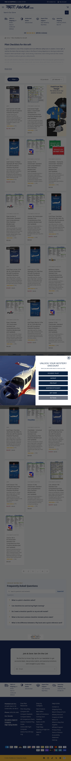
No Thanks (53, 398)
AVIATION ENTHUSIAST (53, 388)
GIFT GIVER (53, 393)
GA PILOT (53, 378)
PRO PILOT (53, 383)
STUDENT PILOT (53, 373)
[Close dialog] (68, 357)
